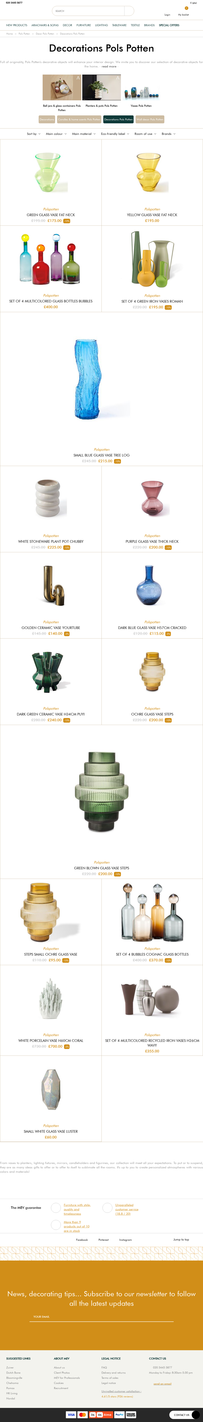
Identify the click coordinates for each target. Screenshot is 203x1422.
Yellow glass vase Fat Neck (152, 215)
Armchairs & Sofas (45, 25)
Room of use (143, 134)
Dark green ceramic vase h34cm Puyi (51, 714)
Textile (135, 25)
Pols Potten (24, 33)
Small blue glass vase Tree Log (102, 455)
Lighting (101, 25)
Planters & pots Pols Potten (102, 105)
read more (109, 66)
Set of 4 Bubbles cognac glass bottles (152, 954)
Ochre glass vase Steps (152, 714)
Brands (149, 25)
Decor (67, 25)
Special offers (169, 25)
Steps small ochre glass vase (50, 954)
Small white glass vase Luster (51, 1131)
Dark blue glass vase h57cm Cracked (152, 628)
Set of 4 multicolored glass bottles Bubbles (50, 301)
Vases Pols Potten (141, 105)
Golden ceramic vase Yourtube (51, 628)
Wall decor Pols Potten (150, 119)
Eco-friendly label (113, 134)
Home (9, 33)
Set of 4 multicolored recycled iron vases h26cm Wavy (152, 1042)
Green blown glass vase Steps (101, 868)
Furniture (84, 25)
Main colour (54, 134)
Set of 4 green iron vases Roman (152, 301)
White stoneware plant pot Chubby (50, 541)
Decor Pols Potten (45, 33)
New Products (16, 25)
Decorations (47, 119)
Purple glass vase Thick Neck (152, 541)
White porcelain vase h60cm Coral (50, 1040)
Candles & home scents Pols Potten (79, 119)
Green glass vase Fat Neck (51, 215)
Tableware (119, 25)
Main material (82, 134)
